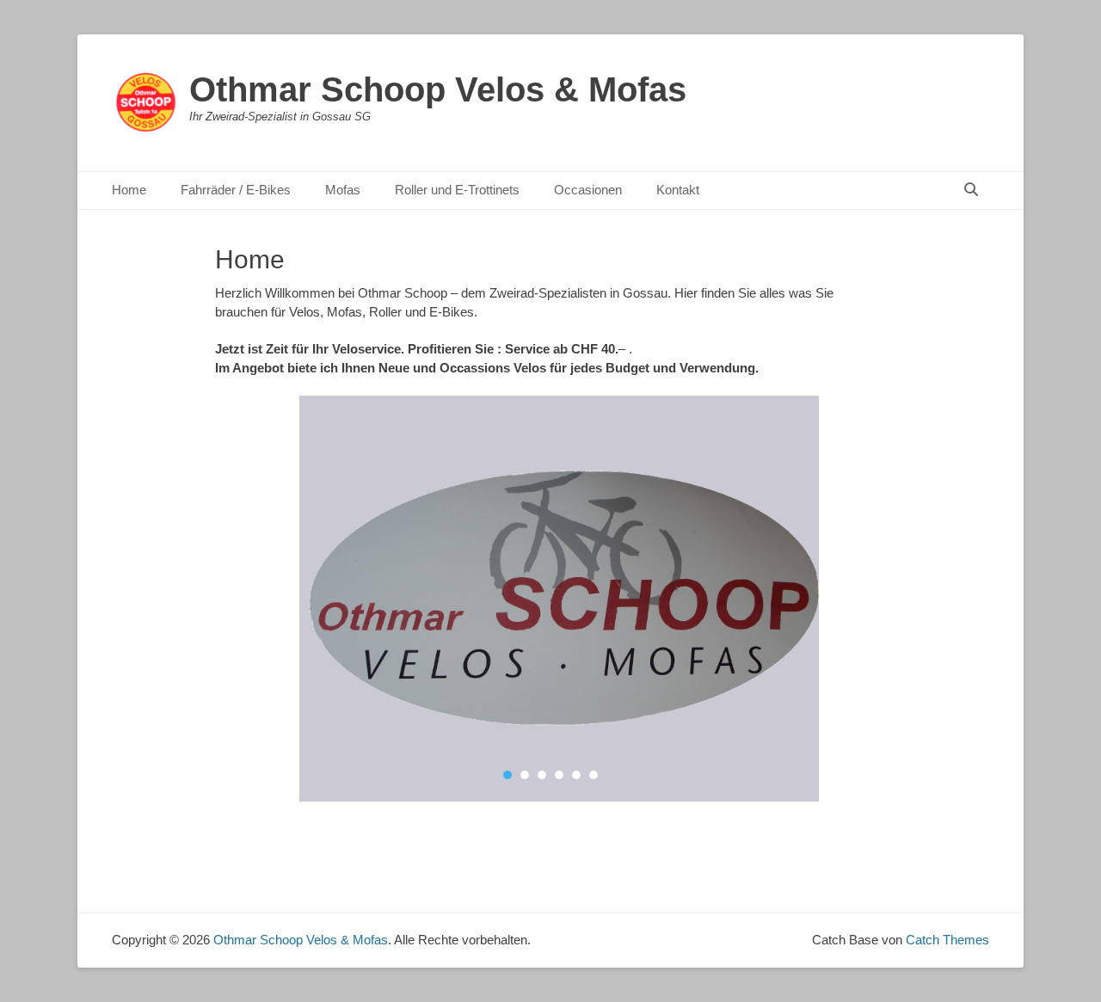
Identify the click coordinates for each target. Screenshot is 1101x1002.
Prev (293, 601)
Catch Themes (947, 939)
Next (808, 601)
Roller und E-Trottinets (457, 189)
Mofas (342, 189)
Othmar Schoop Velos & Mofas (437, 89)
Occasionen (588, 189)
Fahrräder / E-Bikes (236, 189)
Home (129, 189)
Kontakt (677, 189)
